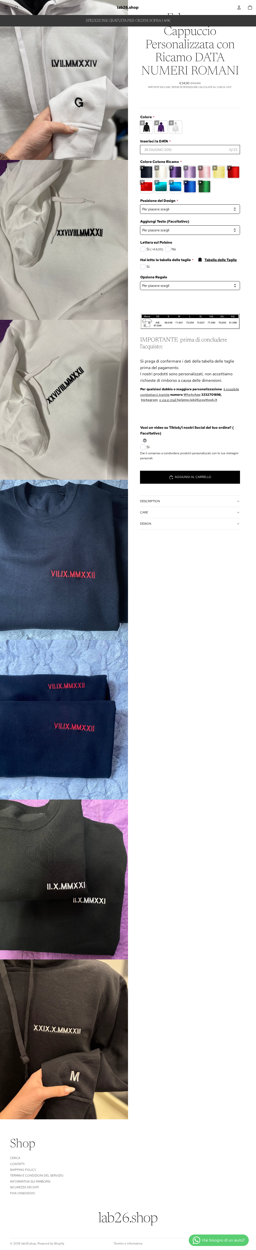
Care (144, 512)
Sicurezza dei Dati (24, 1187)
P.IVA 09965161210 (22, 1193)
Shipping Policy (23, 1170)
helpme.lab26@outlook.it (197, 400)
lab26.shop (28, 1244)
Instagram (149, 400)
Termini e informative (128, 1244)
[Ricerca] (16, 7)
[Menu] (6, 7)
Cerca (15, 1158)
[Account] (239, 7)
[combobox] (190, 285)
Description (150, 501)
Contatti (17, 1164)
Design (145, 524)
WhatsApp (192, 394)
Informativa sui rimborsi (30, 1182)
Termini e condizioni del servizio (37, 1176)
